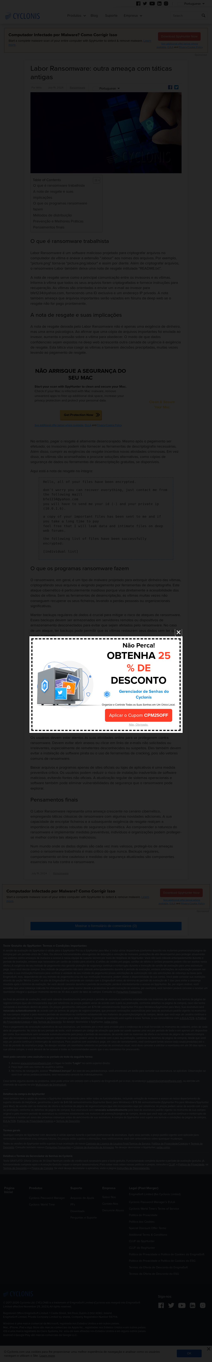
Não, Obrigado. (138, 724)
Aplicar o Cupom (138, 715)
